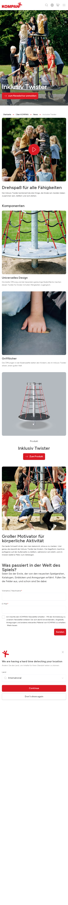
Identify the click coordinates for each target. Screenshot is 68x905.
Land (4, 672)
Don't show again (34, 696)
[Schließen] (62, 652)
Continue (34, 688)
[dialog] (34, 452)
